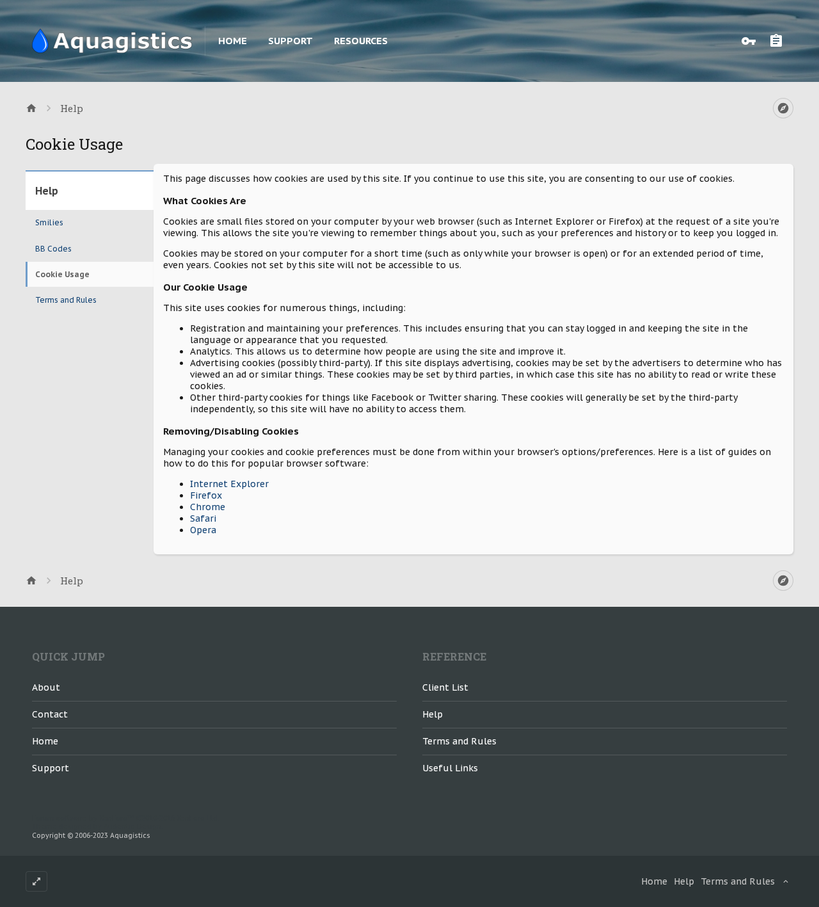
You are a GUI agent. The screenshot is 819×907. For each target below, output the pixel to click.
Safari (203, 518)
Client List (445, 687)
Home (232, 41)
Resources (361, 41)
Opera (203, 530)
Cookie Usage (62, 274)
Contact (50, 714)
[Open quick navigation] (783, 108)
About (46, 687)
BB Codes (53, 248)
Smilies (49, 222)
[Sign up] (779, 41)
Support (290, 41)
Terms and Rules (66, 300)
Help (432, 714)
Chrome (207, 507)
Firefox (206, 495)
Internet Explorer (229, 484)
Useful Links (450, 768)
